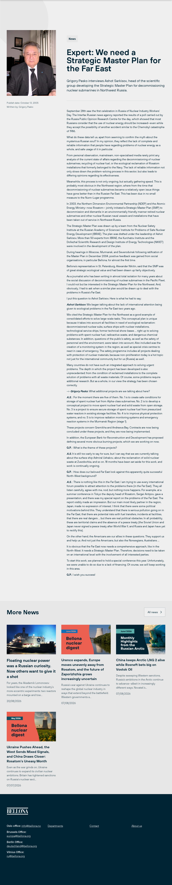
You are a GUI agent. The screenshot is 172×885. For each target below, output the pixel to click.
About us (137, 825)
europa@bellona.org (19, 835)
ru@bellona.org (16, 856)
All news (153, 612)
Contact (94, 825)
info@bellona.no (31, 825)
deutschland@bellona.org (22, 846)
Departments (55, 825)
